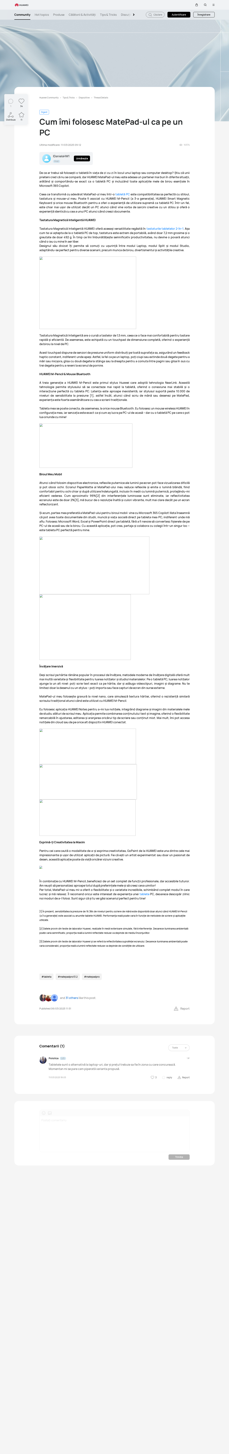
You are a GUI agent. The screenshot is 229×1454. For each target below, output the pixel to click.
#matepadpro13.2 (68, 976)
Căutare (157, 14)
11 (21, 119)
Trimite (179, 1157)
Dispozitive (84, 97)
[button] (196, 5)
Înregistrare (204, 14)
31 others (72, 998)
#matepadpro (92, 976)
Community (22, 15)
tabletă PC (122, 194)
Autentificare (179, 14)
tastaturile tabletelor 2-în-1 (165, 229)
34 (21, 106)
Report (185, 1009)
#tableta (46, 976)
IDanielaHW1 (61, 156)
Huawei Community (49, 97)
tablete (145, 894)
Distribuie (11, 119)
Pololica (54, 1058)
